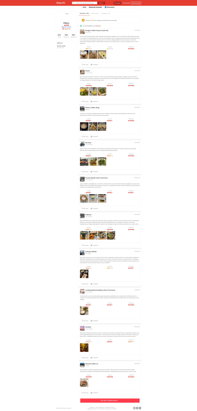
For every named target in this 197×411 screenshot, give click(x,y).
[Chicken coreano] (93, 161)
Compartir (95, 64)
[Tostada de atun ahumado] (84, 382)
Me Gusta (85, 64)
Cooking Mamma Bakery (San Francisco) (100, 290)
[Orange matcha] (93, 91)
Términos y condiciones (112, 408)
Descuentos (109, 7)
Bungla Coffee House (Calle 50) (96, 30)
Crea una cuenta (136, 3)
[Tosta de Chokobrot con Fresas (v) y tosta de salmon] (102, 198)
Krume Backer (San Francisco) (96, 178)
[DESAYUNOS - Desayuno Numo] (84, 91)
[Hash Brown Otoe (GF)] (102, 91)
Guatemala (68, 408)
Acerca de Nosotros (100, 407)
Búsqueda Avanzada (95, 7)
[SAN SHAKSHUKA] (111, 235)
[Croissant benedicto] (84, 310)
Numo (87, 71)
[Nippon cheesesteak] (93, 235)
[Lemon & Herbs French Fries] (93, 126)
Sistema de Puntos (102, 408)
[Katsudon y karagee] (84, 273)
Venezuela (63, 408)
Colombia (58, 408)
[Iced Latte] (93, 54)
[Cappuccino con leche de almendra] (84, 126)
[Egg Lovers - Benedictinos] (102, 126)
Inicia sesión (126, 3)
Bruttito (88, 143)
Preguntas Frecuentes (110, 407)
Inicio (84, 7)
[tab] (84, 13)
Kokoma (88, 215)
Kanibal (88, 327)
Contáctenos (92, 407)
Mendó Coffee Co (91, 364)
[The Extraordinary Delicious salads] (102, 161)
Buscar (101, 3)
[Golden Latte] (93, 198)
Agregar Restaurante (92, 408)
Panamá (118, 3)
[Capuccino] (84, 198)
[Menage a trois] (84, 161)
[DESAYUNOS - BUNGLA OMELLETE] (102, 54)
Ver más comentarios (109, 400)
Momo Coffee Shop (92, 108)
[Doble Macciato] (84, 54)
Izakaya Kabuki (91, 251)
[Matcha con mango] (84, 235)
